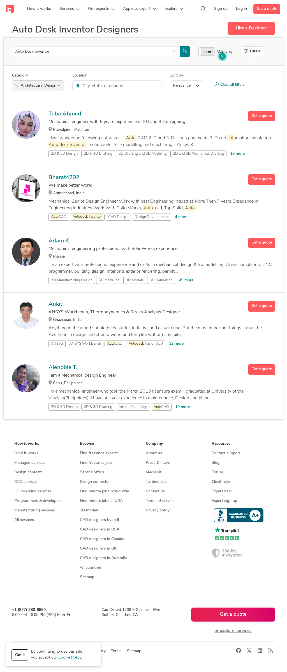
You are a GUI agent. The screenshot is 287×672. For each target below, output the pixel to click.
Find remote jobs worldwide (104, 491)
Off (208, 52)
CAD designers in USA (99, 529)
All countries (91, 568)
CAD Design (118, 217)
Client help (221, 482)
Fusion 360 (146, 344)
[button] (69, 9)
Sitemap (87, 577)
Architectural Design (39, 86)
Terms (116, 651)
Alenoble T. (62, 367)
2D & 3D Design (64, 154)
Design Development (152, 217)
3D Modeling (109, 280)
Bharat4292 (63, 177)
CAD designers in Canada (102, 539)
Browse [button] (87, 444)
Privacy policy (158, 510)
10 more (182, 407)
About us (154, 453)
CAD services (26, 482)
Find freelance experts (99, 453)
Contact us (155, 491)
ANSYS (57, 344)
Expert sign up (224, 501)
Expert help (222, 491)
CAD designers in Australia (103, 558)
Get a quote (267, 9)
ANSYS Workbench (85, 344)
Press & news (158, 463)
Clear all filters (232, 85)
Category (20, 75)
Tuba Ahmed (64, 114)
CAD (58, 217)
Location (79, 75)
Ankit (55, 304)
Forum (217, 472)
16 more (237, 154)
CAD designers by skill (99, 520)
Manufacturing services (34, 510)
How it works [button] (26, 444)
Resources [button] (221, 444)
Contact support (226, 453)
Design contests (28, 472)
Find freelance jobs (96, 463)
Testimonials (156, 482)
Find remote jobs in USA (101, 501)
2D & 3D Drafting (98, 154)
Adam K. (59, 241)
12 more (176, 344)
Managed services (29, 463)
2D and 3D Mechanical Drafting (198, 154)
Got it (20, 655)
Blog (215, 463)
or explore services (233, 631)
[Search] (203, 9)
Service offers (92, 472)
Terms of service (160, 501)
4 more (181, 217)
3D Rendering (161, 280)
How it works (26, 453)
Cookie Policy (69, 657)
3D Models (135, 280)
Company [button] (154, 444)
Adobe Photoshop (133, 407)
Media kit (153, 472)
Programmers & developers (38, 501)
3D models (89, 510)
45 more (186, 280)
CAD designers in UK (98, 548)
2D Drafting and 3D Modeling (143, 154)
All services (24, 520)
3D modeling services (33, 491)
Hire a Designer (251, 28)
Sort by (176, 75)
